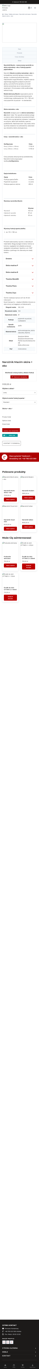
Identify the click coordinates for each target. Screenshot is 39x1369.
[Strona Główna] (3, 14)
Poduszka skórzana (7, 557)
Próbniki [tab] (19, 53)
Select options (10, 499)
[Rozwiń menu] (35, 7)
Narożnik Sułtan (27, 520)
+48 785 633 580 (10, 1331)
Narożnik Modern (28, 491)
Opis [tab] (19, 49)
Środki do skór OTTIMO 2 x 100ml (10, 588)
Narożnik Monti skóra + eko (9, 491)
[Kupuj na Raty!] (19, 435)
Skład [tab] (19, 61)
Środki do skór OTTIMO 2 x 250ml (28, 557)
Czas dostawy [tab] (19, 57)
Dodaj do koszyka (11, 431)
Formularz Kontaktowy (12, 1328)
